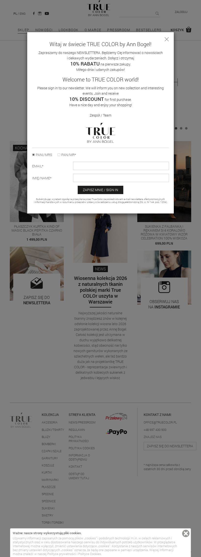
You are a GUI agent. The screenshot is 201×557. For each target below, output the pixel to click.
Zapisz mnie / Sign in (100, 189)
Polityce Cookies (89, 554)
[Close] (166, 39)
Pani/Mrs (44, 155)
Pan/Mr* (68, 155)
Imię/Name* (41, 178)
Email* (37, 166)
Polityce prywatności (61, 554)
